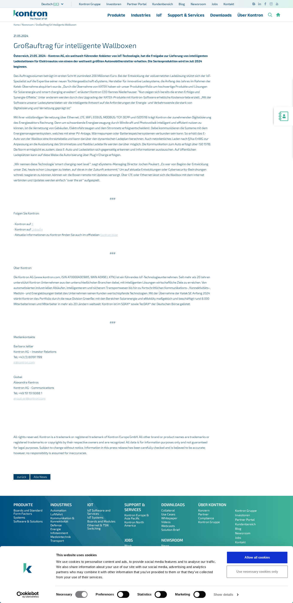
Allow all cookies (257, 557)
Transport (57, 540)
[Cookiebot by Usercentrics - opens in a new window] (28, 594)
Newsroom (198, 4)
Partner (203, 514)
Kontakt (229, 4)
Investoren (113, 4)
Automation (58, 510)
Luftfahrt (56, 514)
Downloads (221, 14)
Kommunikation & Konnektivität (62, 519)
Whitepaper (169, 518)
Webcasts (168, 526)
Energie (55, 529)
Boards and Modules (101, 521)
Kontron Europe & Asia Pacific (136, 516)
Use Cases (168, 514)
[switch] (123, 594)
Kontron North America (134, 523)
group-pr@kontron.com (29, 398)
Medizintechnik (60, 537)
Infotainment (59, 533)
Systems (19, 517)
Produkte (116, 14)
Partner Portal (136, 4)
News (165, 545)
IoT (159, 14)
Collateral (168, 510)
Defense (56, 525)
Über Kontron (250, 14)
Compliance (206, 518)
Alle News (40, 477)
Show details (223, 594)
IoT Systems (95, 517)
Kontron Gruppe (90, 4)
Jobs (215, 4)
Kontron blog (109, 235)
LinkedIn (37, 229)
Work (128, 545)
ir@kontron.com (24, 362)
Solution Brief (170, 529)
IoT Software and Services (98, 511)
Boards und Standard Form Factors (28, 511)
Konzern (204, 510)
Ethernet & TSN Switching (98, 526)
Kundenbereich (162, 4)
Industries (141, 14)
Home (17, 24)
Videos (166, 522)
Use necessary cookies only (257, 571)
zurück (21, 477)
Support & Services (186, 14)
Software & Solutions (28, 521)
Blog (182, 4)
